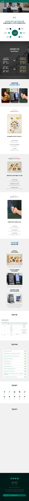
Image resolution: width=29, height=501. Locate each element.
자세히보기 (6, 100)
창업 (16, 487)
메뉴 (12, 487)
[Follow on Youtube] (16, 478)
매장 (14, 487)
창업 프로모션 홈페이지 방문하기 (14, 456)
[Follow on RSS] (18, 478)
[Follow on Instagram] (13, 478)
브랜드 (10, 487)
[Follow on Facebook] (11, 478)
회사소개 (19, 487)
